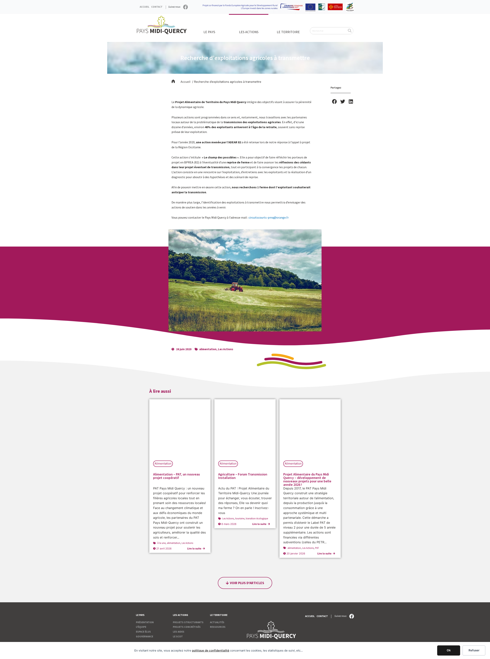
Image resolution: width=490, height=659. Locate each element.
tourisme (239, 518)
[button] (335, 101)
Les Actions (225, 349)
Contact (157, 6)
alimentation (207, 349)
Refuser (474, 650)
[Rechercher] (349, 30)
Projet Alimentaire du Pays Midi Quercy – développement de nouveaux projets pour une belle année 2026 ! (307, 479)
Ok (449, 650)
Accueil (144, 6)
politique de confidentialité (210, 650)
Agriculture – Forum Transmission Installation (242, 476)
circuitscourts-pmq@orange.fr (269, 217)
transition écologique (257, 518)
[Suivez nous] (185, 7)
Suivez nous (174, 6)
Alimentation (163, 463)
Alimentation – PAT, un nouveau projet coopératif (176, 476)
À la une (161, 543)
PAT (317, 548)
